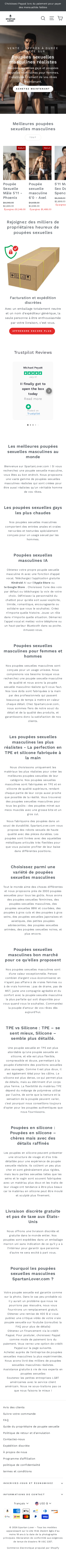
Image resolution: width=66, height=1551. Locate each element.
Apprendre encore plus (32, 331)
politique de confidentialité (21, 1465)
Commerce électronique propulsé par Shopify (33, 1548)
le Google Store (14, 587)
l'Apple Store (41, 582)
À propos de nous (15, 1452)
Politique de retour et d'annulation (26, 1433)
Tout (33, 137)
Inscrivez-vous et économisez (28, 1483)
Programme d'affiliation (19, 1458)
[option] (33, 5)
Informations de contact (24, 1494)
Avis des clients (14, 1407)
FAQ (6, 1420)
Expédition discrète (16, 1445)
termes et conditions (17, 1471)
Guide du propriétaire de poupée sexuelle (31, 1426)
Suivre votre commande (19, 1413)
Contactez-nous (14, 1439)
